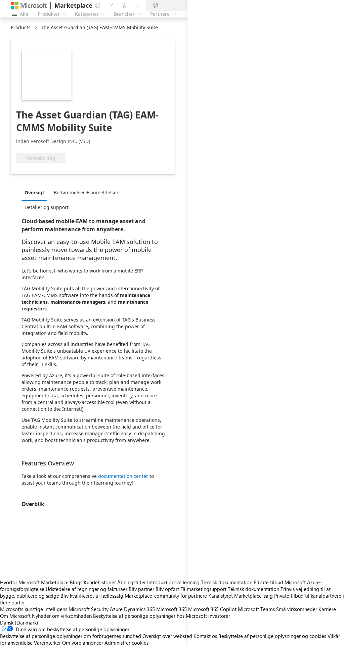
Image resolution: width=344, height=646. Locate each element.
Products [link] (21, 27)
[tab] (36, 192)
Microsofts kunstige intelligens (33, 609)
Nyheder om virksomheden (62, 615)
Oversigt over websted (167, 636)
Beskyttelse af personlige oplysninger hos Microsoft (150, 615)
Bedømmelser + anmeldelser (86, 192)
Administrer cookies (126, 642)
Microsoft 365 (171, 609)
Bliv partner (141, 589)
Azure (116, 609)
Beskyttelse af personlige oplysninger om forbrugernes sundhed (70, 636)
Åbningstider (131, 582)
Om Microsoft (15, 615)
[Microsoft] (29, 5)
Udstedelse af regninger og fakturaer (86, 589)
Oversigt (34, 192)
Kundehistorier (100, 582)
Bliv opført (167, 589)
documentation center (123, 476)
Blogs (76, 582)
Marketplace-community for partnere (166, 595)
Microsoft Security (89, 609)
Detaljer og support (47, 207)
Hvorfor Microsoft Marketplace (34, 582)
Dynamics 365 (139, 609)
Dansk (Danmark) (19, 622)
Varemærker (47, 642)
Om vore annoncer (82, 642)
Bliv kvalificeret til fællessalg (91, 595)
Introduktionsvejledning (173, 582)
